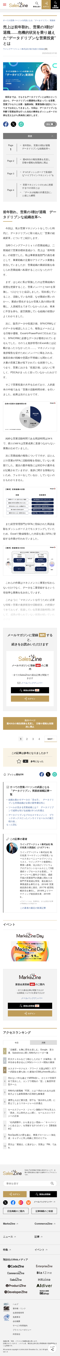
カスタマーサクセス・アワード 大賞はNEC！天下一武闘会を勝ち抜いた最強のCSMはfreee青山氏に (32, 1070)
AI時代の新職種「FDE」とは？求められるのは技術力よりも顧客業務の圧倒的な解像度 (31, 1092)
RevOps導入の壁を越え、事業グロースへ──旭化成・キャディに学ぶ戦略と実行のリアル (32, 1136)
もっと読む (11, 824)
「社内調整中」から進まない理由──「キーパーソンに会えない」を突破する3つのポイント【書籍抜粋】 (32, 1125)
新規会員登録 (31, 690)
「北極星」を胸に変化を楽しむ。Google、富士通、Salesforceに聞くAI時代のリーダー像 (31, 1051)
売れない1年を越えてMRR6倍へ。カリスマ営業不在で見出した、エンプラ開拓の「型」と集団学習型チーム (32, 1081)
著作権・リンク (19, 1308)
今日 (16, 1042)
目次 (30, 135)
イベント (39, 1249)
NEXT (50, 739)
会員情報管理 (18, 1312)
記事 (37, 1236)
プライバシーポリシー (22, 1329)
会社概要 (16, 1321)
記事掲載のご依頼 (44, 1210)
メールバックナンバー (32, 682)
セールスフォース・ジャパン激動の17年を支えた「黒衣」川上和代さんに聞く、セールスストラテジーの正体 (32, 1112)
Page (10, 160)
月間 (43, 1042)
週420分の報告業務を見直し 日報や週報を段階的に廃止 (37, 161)
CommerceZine (43, 1223)
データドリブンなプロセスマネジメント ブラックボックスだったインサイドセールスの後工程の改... (31, 818)
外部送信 (16, 1334)
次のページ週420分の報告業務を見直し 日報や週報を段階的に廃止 (30, 723)
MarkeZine (9, 1223)
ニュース (8, 1236)
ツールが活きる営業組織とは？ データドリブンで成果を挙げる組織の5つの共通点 (31, 809)
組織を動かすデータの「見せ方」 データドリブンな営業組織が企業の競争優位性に (31, 801)
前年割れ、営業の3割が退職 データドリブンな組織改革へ (37, 147)
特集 (5, 1249)
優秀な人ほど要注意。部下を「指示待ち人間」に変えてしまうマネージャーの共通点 (31, 1101)
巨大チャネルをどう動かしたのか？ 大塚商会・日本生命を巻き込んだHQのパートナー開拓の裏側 (32, 1060)
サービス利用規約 (20, 1325)
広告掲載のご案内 (15, 1210)
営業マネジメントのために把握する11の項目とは (37, 186)
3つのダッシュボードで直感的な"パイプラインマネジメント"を (38, 173)
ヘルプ (15, 1304)
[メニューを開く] (4, 4)
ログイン (31, 698)
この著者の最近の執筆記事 (33, 907)
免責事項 (16, 1317)
